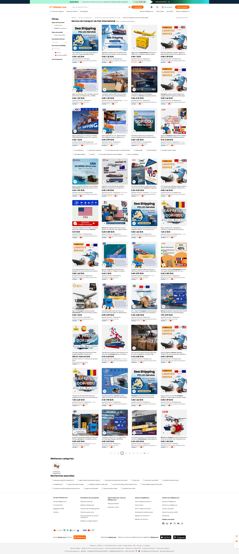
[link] (236, 536)
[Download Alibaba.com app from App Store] (165, 537)
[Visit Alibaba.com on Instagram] (174, 523)
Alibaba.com (154, 537)
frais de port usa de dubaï (151, 480)
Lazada (120, 545)
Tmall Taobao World (110, 545)
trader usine (136, 480)
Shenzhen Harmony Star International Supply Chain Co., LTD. (115, 360)
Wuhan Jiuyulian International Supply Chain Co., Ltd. (115, 235)
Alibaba (74, 17)
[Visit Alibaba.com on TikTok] (182, 523)
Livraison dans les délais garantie (89, 508)
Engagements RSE (58, 508)
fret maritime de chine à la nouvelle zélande (118, 150)
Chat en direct (139, 505)
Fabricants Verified (113, 503)
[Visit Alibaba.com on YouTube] (178, 523)
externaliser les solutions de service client (116, 480)
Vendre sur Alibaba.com (169, 501)
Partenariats (165, 515)
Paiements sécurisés (86, 501)
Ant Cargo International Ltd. (110, 102)
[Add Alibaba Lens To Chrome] (79, 537)
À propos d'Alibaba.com (60, 497)
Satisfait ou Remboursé (87, 505)
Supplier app (112, 537)
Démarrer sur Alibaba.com (169, 505)
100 (145, 453)
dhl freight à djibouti (80, 154)
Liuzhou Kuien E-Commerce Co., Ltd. (82, 319)
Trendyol (139, 545)
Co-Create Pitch (58, 505)
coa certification (79, 150)
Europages (146, 545)
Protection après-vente (87, 512)
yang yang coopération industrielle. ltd (64, 480)
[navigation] (60, 236)
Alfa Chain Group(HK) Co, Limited (140, 60)
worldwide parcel (58, 484)
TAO (134, 545)
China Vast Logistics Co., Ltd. (80, 102)
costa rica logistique (133, 154)
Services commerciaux (85, 17)
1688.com (100, 545)
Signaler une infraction (141, 519)
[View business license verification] (136, 551)
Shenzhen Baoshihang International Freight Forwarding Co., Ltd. (144, 319)
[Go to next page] (148, 453)
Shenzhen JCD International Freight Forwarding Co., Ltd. (144, 360)
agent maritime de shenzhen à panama (89, 480)
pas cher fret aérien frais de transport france (125, 484)
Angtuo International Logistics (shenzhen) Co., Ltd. (85, 60)
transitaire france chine (129, 488)
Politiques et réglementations (89, 521)
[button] (129, 7)
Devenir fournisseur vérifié (170, 512)
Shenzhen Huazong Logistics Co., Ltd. (113, 194)
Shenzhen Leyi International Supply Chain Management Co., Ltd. (174, 143)
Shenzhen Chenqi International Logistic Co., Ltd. (144, 445)
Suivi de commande (168, 508)
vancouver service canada (110, 488)
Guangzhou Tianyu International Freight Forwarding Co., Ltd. (85, 235)
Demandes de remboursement (144, 512)
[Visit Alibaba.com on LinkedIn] (167, 523)
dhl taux (93, 154)
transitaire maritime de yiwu (170, 480)
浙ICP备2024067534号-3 (167, 551)
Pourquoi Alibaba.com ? (60, 501)
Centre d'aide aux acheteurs (143, 501)
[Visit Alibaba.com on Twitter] (171, 523)
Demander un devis (113, 507)
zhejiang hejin (138, 150)
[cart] (157, 7)
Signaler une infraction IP (142, 515)
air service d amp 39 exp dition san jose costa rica (67, 488)
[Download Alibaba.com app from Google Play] (179, 537)
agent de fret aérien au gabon (76, 484)
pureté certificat (152, 150)
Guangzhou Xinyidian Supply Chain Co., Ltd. (84, 143)
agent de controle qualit (91, 488)
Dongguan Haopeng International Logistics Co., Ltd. (85, 194)
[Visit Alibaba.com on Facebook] (163, 523)
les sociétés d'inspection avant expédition (111, 154)
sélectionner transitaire (95, 150)
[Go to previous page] (111, 453)
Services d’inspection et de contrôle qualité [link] (135, 17)
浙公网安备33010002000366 (150, 551)
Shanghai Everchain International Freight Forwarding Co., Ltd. (144, 102)
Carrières (56, 512)
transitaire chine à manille (169, 150)
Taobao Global (127, 545)
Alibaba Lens (62, 537)
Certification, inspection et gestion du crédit (107, 17)
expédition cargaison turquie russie (98, 484)
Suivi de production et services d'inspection (89, 516)
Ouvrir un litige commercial (143, 508)
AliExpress (93, 545)
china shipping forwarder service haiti (152, 484)
